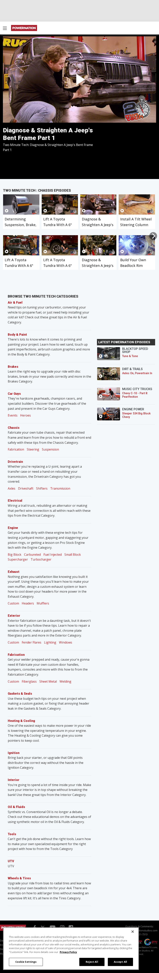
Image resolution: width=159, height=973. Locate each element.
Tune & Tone (130, 356)
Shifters (42, 488)
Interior (13, 780)
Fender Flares (31, 642)
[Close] (132, 931)
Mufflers (43, 603)
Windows (65, 642)
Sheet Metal (48, 681)
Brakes (13, 367)
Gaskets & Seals (20, 693)
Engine (13, 528)
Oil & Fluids (16, 807)
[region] (71, 948)
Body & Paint (17, 334)
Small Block (72, 554)
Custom (13, 603)
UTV (11, 861)
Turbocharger (41, 559)
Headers (28, 603)
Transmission (60, 488)
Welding (65, 681)
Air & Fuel (15, 302)
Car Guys (14, 394)
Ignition (13, 753)
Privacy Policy (68, 952)
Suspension (50, 449)
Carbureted (32, 554)
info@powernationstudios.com (139, 930)
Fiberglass (29, 681)
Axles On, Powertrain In (137, 373)
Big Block (14, 554)
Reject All (92, 961)
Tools (12, 834)
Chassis (13, 428)
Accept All (120, 961)
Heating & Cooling (21, 721)
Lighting (50, 642)
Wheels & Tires (19, 878)
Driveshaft (25, 488)
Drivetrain (15, 462)
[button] (5, 28)
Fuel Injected (52, 554)
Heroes (25, 415)
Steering (33, 449)
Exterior (14, 616)
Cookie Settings (26, 961)
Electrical (15, 500)
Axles (11, 488)
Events (12, 415)
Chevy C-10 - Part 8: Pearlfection (135, 395)
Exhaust (13, 572)
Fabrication (16, 449)
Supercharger (18, 559)
